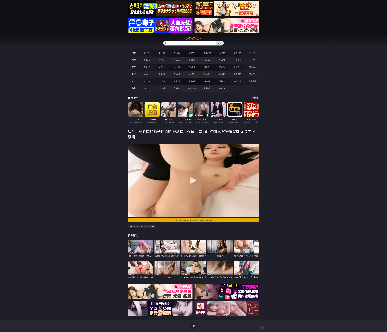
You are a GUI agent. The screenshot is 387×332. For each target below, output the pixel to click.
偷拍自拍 (162, 67)
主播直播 (237, 60)
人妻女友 (177, 81)
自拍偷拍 (162, 60)
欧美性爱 (192, 67)
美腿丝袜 (207, 74)
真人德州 (162, 53)
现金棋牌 (237, 53)
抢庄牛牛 (252, 53)
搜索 (219, 43)
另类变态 (252, 67)
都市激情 (147, 81)
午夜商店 (162, 88)
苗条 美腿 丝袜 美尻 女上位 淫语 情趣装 (141, 226)
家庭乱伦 (162, 81)
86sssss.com (193, 38)
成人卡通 (177, 67)
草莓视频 (177, 88)
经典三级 (222, 67)
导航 (134, 88)
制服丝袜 (207, 67)
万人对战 (177, 53)
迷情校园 (207, 81)
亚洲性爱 (147, 67)
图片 (134, 74)
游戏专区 (192, 53)
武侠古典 (192, 81)
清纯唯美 (222, 74)
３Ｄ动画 (192, 60)
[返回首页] (262, 327)
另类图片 (252, 74)
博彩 (134, 53)
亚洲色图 (162, 74)
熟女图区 (237, 74)
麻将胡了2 (207, 53)
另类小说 (222, 81)
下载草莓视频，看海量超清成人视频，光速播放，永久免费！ (193, 220)
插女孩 (147, 88)
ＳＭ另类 (252, 60)
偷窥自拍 (147, 74)
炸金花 (222, 53)
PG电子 (147, 53)
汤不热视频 (192, 88)
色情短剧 (222, 88)
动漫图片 (192, 74)
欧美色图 (177, 74)
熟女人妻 (207, 60)
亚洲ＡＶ (147, 60)
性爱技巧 (252, 81)
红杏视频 (207, 88)
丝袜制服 (222, 60)
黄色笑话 (237, 81)
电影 (134, 67)
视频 (134, 60)
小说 (134, 81)
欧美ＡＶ (177, 60)
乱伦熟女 (237, 67)
